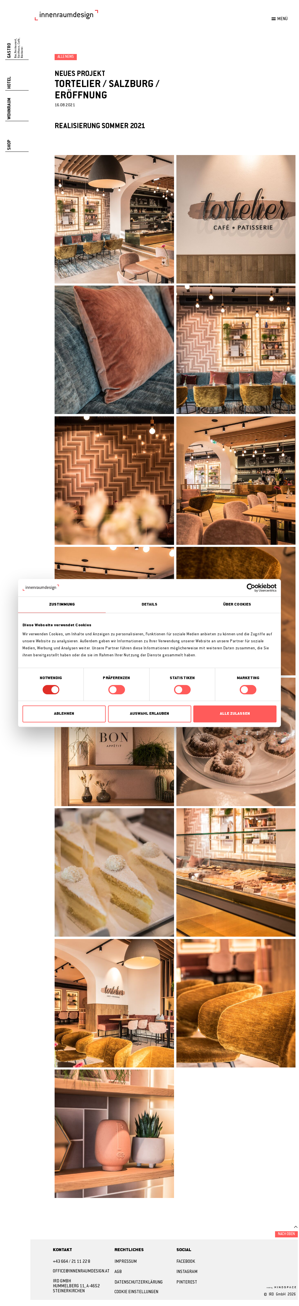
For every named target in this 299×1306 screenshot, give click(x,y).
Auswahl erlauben (149, 713)
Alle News (66, 57)
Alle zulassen (235, 713)
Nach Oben (286, 1234)
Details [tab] (150, 604)
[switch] (116, 689)
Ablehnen (64, 713)
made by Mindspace (280, 1287)
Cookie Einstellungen (136, 1292)
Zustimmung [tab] (62, 604)
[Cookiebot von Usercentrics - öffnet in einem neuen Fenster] (251, 587)
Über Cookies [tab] (237, 604)
